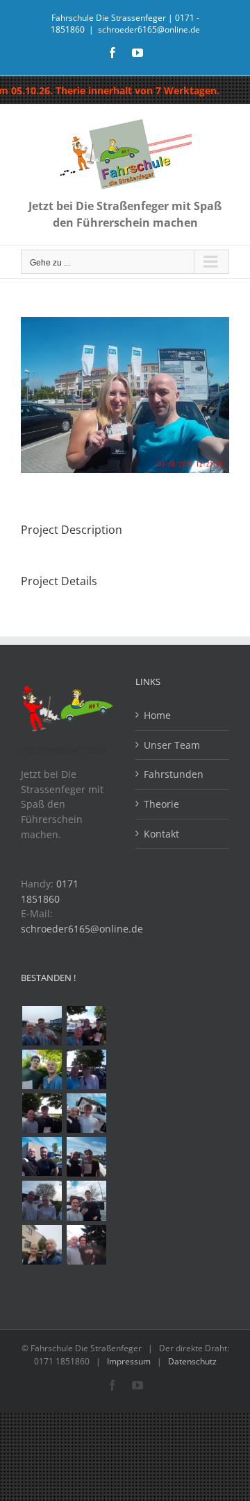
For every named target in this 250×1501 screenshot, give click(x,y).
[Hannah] (86, 1069)
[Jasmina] (41, 1200)
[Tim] (41, 1113)
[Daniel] (41, 1069)
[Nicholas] (41, 1156)
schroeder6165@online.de (149, 29)
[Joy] (86, 1245)
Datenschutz (192, 1361)
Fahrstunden (173, 774)
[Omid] (41, 1026)
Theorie (161, 803)
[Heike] (41, 1245)
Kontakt (161, 833)
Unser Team (172, 745)
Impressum (129, 1361)
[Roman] (86, 1113)
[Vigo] (86, 1157)
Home (157, 715)
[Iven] (86, 1201)
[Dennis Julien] (86, 1026)
